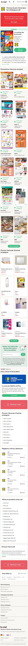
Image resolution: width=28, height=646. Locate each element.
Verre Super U (7, 424)
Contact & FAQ (4, 618)
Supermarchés (16, 577)
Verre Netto (6, 437)
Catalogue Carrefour (5, 601)
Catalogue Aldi (4, 612)
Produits (4, 579)
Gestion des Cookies (19, 640)
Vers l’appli (14, 22)
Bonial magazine (4, 589)
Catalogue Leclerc (5, 599)
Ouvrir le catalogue (20, 50)
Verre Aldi (6, 432)
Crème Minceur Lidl (8, 532)
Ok (23, 354)
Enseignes (9, 577)
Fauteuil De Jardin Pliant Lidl (10, 513)
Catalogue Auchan (5, 607)
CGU (2, 640)
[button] (14, 40)
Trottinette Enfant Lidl (9, 524)
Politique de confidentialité (20, 638)
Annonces (24, 5)
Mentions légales (5, 638)
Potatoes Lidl (6, 516)
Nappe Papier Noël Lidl (9, 538)
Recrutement (4, 622)
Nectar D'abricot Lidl (8, 535)
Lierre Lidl (5, 503)
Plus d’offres (14, 340)
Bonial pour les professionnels (8, 620)
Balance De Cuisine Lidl (9, 541)
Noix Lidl (5, 505)
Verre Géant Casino (8, 429)
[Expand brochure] (7, 42)
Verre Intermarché (8, 426)
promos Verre (5, 64)
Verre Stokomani (7, 440)
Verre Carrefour (7, 421)
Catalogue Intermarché (6, 610)
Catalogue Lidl (4, 597)
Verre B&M (6, 443)
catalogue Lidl (5, 554)
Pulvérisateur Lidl (7, 519)
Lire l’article (14, 395)
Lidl (23, 577)
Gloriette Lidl (6, 527)
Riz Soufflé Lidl (7, 508)
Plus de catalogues (14, 246)
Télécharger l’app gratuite (6, 591)
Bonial (3, 577)
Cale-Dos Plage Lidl (8, 522)
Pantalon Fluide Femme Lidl (10, 511)
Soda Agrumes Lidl (8, 530)
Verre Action (6, 435)
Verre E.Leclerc (7, 418)
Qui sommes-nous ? (5, 587)
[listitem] (7, 85)
